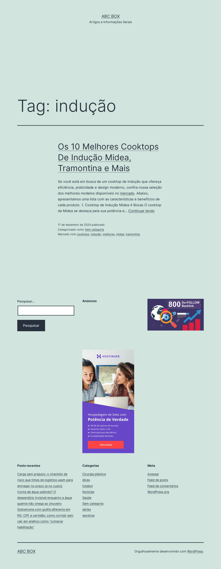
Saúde (86, 498)
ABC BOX (111, 16)
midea (120, 234)
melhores (109, 234)
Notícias (88, 492)
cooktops (83, 234)
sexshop (88, 515)
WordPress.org (158, 492)
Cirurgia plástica (94, 474)
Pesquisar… (26, 301)
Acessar (153, 474)
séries (86, 509)
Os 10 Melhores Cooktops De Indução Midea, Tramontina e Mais (108, 157)
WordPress (195, 551)
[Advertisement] (110, 66)
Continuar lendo (141, 211)
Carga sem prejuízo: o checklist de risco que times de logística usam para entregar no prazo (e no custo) (45, 480)
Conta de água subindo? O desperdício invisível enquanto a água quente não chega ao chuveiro (44, 497)
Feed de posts (157, 480)
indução (96, 234)
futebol (87, 486)
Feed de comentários (162, 486)
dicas (86, 480)
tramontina (133, 234)
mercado (127, 193)
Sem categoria (94, 229)
